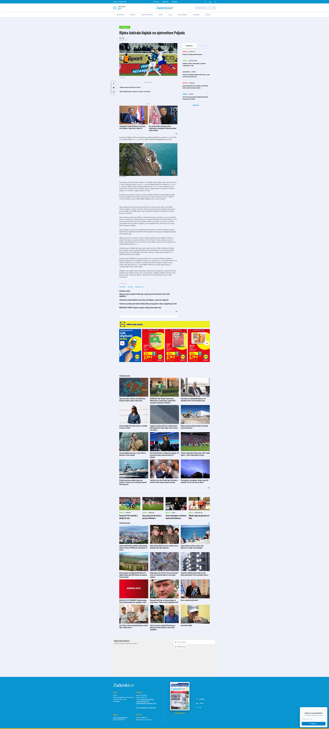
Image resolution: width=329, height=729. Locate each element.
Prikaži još (196, 105)
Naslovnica (120, 15)
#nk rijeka (130, 287)
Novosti (132, 15)
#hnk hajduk (122, 287)
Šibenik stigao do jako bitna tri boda (130, 87)
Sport (161, 15)
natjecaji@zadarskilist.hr (142, 701)
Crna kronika (182, 15)
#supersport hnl (139, 287)
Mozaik (208, 15)
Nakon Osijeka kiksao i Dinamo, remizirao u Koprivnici (135, 91)
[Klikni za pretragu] (214, 8)
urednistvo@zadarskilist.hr (120, 717)
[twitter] (210, 1)
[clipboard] (114, 92)
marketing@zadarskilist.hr (147, 699)
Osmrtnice (196, 15)
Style (170, 15)
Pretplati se (313, 723)
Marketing (165, 1)
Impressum (174, 1)
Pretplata (156, 1)
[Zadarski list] (164, 7)
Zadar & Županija (147, 15)
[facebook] (205, 1)
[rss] (215, 1)
